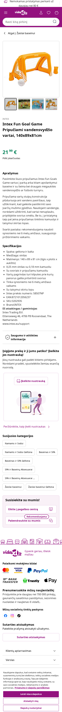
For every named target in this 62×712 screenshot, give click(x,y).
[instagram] (12, 615)
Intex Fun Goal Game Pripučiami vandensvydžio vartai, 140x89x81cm (27, 129)
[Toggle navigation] (6, 12)
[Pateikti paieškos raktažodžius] (54, 21)
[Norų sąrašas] (48, 12)
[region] (31, 690)
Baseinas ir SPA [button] (47, 452)
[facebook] (5, 615)
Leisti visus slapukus (31, 694)
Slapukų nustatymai (31, 708)
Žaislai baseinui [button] (13, 486)
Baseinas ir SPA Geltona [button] (17, 460)
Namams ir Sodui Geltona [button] (18, 452)
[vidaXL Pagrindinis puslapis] (21, 12)
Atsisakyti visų (31, 701)
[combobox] (31, 22)
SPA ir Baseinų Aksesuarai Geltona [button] (21, 478)
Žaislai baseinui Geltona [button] (41, 486)
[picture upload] (31, 403)
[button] (31, 651)
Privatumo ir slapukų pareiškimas (32, 687)
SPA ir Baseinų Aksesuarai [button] (18, 469)
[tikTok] (19, 615)
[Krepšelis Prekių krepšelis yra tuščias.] (56, 12)
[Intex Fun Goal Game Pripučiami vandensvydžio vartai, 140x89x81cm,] (31, 69)
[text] (10, 153)
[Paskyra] (41, 12)
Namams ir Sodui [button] (14, 443)
